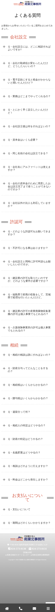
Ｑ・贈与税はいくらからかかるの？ (28, 398)
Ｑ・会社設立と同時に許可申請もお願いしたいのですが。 (29, 263)
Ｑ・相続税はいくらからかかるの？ (28, 384)
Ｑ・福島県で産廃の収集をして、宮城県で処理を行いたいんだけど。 (29, 296)
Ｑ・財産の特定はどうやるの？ (25, 439)
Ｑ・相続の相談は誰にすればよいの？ (29, 354)
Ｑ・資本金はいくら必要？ (23, 139)
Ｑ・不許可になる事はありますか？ (28, 248)
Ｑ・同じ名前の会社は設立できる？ (28, 153)
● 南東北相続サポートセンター (17, 555)
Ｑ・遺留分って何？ (19, 411)
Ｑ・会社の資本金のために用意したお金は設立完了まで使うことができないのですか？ (29, 186)
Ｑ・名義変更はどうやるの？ (24, 452)
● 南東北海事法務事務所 (40, 555)
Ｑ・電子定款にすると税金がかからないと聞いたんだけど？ (29, 81)
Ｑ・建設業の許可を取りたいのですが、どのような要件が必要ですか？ (28, 279)
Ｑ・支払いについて (19, 509)
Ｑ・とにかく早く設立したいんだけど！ (28, 111)
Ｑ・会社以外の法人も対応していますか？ (29, 204)
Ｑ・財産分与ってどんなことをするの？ (28, 370)
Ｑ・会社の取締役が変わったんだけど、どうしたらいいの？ (28, 64)
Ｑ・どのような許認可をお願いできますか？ (29, 233)
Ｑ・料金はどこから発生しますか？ (28, 479)
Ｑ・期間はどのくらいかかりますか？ (29, 522)
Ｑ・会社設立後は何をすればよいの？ (29, 126)
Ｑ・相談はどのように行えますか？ (28, 466)
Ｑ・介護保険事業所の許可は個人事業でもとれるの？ (29, 329)
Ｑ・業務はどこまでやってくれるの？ (29, 96)
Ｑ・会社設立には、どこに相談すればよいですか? (29, 48)
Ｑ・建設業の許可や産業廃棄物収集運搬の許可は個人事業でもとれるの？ (29, 312)
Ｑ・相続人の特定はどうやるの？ (27, 425)
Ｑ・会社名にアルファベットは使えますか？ (29, 168)
